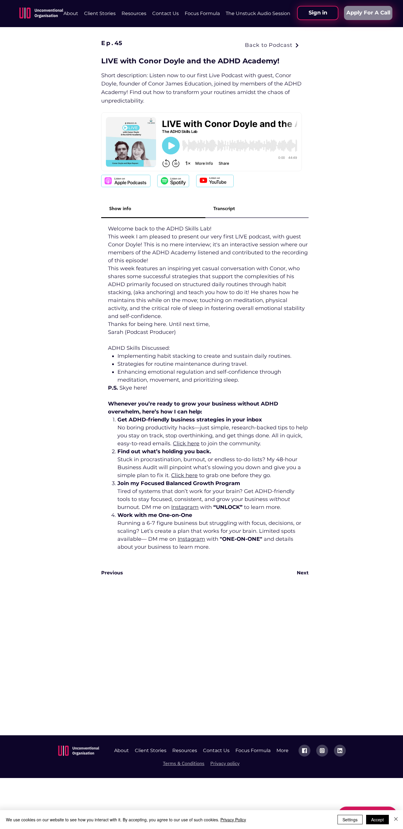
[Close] (395, 819)
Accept (377, 820)
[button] (134, 13)
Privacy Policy (233, 820)
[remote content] (201, 142)
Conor (278, 268)
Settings (350, 820)
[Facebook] (304, 751)
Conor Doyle (124, 244)
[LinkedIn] (340, 751)
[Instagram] (322, 751)
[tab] (153, 209)
